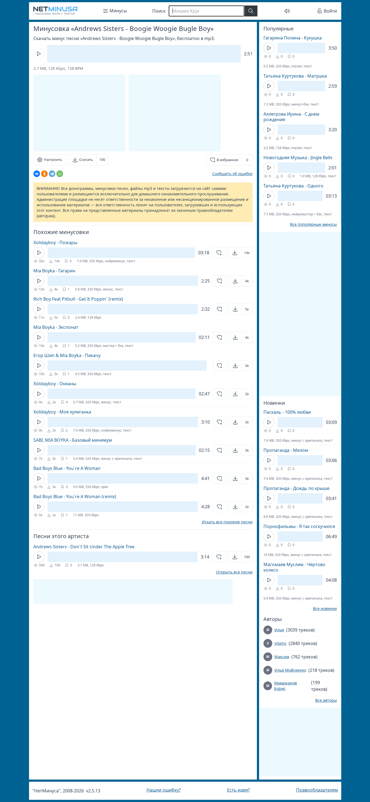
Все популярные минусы (313, 224)
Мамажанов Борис (285, 685)
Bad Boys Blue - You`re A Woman (67, 468)
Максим (281, 656)
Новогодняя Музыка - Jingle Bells (297, 157)
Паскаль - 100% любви (287, 412)
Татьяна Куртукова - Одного (293, 186)
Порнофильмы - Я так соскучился (299, 526)
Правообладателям (317, 790)
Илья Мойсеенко (290, 670)
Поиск (158, 11)
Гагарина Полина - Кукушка (292, 38)
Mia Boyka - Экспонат (55, 327)
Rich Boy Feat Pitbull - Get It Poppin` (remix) (78, 299)
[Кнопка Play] (38, 53)
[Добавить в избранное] (219, 252)
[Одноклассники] (44, 173)
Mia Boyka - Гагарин (54, 270)
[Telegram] (52, 173)
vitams (280, 643)
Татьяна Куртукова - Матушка (295, 76)
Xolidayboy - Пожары (55, 242)
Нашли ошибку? (164, 790)
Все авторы (326, 700)
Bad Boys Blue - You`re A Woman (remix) (74, 496)
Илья (279, 629)
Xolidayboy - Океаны (54, 383)
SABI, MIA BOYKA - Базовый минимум (72, 440)
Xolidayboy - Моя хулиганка (62, 412)
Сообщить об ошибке (232, 173)
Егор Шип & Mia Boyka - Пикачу (67, 355)
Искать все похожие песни (227, 522)
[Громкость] (287, 11)
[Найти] (250, 10)
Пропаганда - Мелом (285, 450)
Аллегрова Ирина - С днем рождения (291, 116)
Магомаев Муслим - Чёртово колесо (294, 567)
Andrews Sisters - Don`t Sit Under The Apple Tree (83, 546)
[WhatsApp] (59, 173)
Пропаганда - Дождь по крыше (296, 488)
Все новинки (325, 608)
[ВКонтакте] (36, 173)
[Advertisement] (175, 113)
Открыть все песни (234, 572)
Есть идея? (238, 790)
